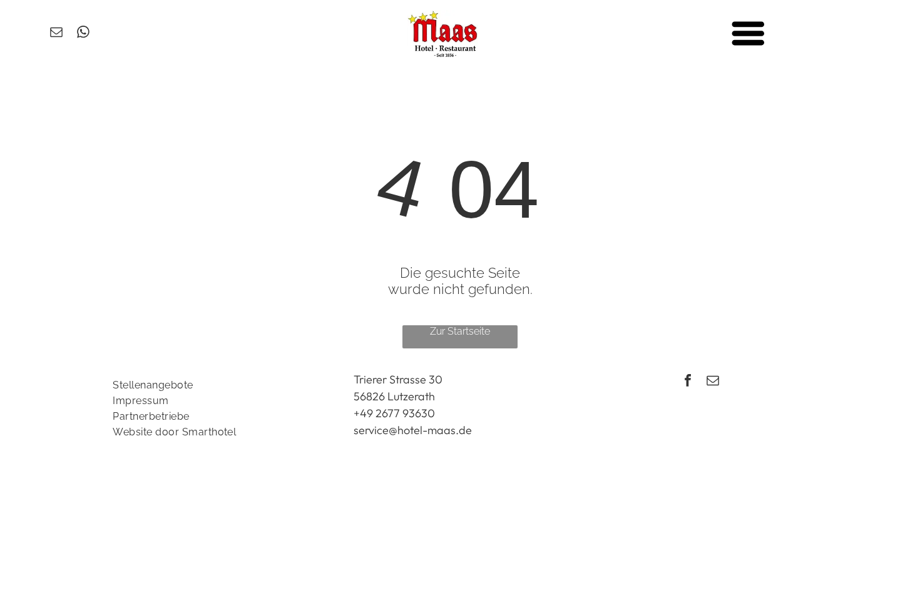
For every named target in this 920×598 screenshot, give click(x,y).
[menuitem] (219, 385)
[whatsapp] (83, 33)
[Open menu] (748, 33)
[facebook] (687, 382)
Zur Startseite (460, 331)
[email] (56, 33)
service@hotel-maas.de (413, 430)
